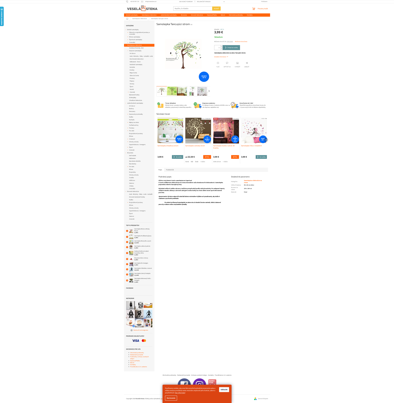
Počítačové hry (133, 125)
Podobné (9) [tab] (170, 170)
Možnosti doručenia (241, 42)
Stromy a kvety (134, 142)
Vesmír (132, 89)
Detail (207, 157)
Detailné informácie (220, 57)
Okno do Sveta (134, 76)
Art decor (133, 53)
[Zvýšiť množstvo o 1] (222, 46)
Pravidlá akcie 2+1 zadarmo (138, 367)
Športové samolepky (135, 40)
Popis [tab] (160, 170)
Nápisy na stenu (134, 122)
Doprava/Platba (135, 361)
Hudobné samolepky (136, 65)
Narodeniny (132, 164)
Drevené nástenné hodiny (137, 197)
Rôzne (131, 136)
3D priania (130, 153)
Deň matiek (132, 156)
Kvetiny (132, 70)
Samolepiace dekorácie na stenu (253, 182)
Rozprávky (132, 172)
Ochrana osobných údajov (199, 375)
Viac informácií (180, 393)
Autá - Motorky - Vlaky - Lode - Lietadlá (140, 194)
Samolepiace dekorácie (134, 45)
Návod (132, 363)
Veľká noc (132, 180)
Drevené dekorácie (133, 191)
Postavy (132, 78)
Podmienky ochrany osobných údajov (139, 358)
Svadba (131, 178)
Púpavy (132, 81)
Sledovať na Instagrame (140, 330)
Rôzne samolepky (134, 37)
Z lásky (131, 186)
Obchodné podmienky (186, 2)
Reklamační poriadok (204, 2)
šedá (196, 162)
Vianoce (131, 183)
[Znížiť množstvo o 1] (222, 49)
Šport (131, 87)
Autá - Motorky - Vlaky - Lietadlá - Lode (141, 56)
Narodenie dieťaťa (135, 161)
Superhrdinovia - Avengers (137, 145)
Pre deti (131, 131)
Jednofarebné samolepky (135, 103)
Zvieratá (132, 92)
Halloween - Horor (135, 62)
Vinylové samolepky (135, 51)
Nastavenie (171, 398)
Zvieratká (132, 42)
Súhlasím (224, 389)
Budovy (131, 109)
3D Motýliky (132, 98)
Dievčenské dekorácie (136, 59)
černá (187, 162)
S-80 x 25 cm (217, 162)
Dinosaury (132, 111)
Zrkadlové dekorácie (135, 100)
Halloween (132, 158)
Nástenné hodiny (134, 95)
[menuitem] (132, 15)
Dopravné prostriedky (136, 114)
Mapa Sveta (133, 73)
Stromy (132, 84)
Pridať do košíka (233, 47)
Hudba (131, 117)
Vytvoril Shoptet (263, 399)
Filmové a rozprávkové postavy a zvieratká (139, 33)
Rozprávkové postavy (136, 134)
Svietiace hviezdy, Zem (136, 48)
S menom (132, 139)
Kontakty (133, 365)
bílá (192, 162)
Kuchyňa (132, 67)
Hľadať (216, 8)
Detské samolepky (133, 30)
